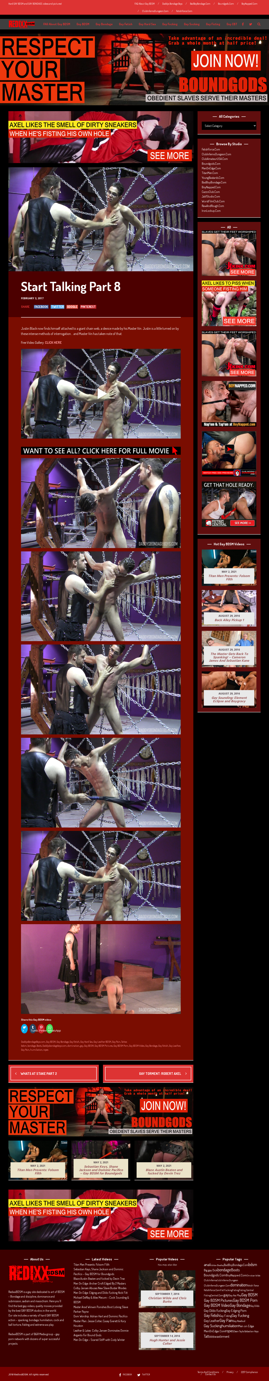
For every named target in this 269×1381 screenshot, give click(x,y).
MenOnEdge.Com (211, 168)
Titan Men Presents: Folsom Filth (91, 1264)
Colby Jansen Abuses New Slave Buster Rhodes (100, 1288)
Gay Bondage (104, 24)
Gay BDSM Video (136, 1045)
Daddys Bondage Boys (172, 3)
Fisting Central (246, 1290)
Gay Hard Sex (147, 24)
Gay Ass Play (235, 1295)
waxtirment (221, 1336)
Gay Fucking (170, 24)
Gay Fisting (213, 24)
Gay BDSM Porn (120, 1045)
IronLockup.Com (211, 210)
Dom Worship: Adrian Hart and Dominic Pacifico (101, 1316)
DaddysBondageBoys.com (33, 1041)
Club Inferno (210, 1280)
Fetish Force (253, 1285)
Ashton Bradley (217, 1265)
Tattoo (124, 1041)
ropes (45, 1049)
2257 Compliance (249, 1372)
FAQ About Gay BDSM (144, 3)
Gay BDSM (82, 24)
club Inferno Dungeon (227, 1280)
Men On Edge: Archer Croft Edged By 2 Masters (100, 1283)
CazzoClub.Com (211, 192)
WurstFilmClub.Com (213, 201)
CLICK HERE (53, 342)
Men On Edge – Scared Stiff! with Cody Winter (99, 1339)
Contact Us (210, 1374)
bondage (32, 1045)
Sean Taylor (239, 1331)
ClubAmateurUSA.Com (215, 159)
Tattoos (209, 1336)
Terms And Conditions (208, 1372)
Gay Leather (174, 1045)
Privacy (230, 1372)
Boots (39, 1045)
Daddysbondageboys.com (54, 1045)
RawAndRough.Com (213, 206)
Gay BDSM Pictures (104, 1045)
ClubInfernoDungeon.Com (155, 11)
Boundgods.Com (226, 3)
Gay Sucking (192, 24)
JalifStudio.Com (211, 196)
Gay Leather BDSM (102, 1041)
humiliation (36, 1049)
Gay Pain (116, 1041)
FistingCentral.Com (213, 1295)
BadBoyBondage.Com (200, 3)
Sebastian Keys (251, 1331)
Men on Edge (246, 1326)
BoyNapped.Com (249, 3)
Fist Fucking (226, 1290)
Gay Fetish (125, 24)
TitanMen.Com (210, 173)
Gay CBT (232, 24)
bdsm (24, 1045)
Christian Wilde (253, 1275)
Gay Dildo (254, 1305)
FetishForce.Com (184, 11)
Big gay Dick (211, 1270)
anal (207, 1264)
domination (73, 1045)
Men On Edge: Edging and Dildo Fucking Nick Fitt (101, 1292)
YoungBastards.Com (213, 177)
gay (81, 1045)
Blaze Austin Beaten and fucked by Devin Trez (99, 1278)
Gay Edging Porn (236, 1311)
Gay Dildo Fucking (215, 1311)
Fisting (235, 1290)
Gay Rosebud (239, 1321)
